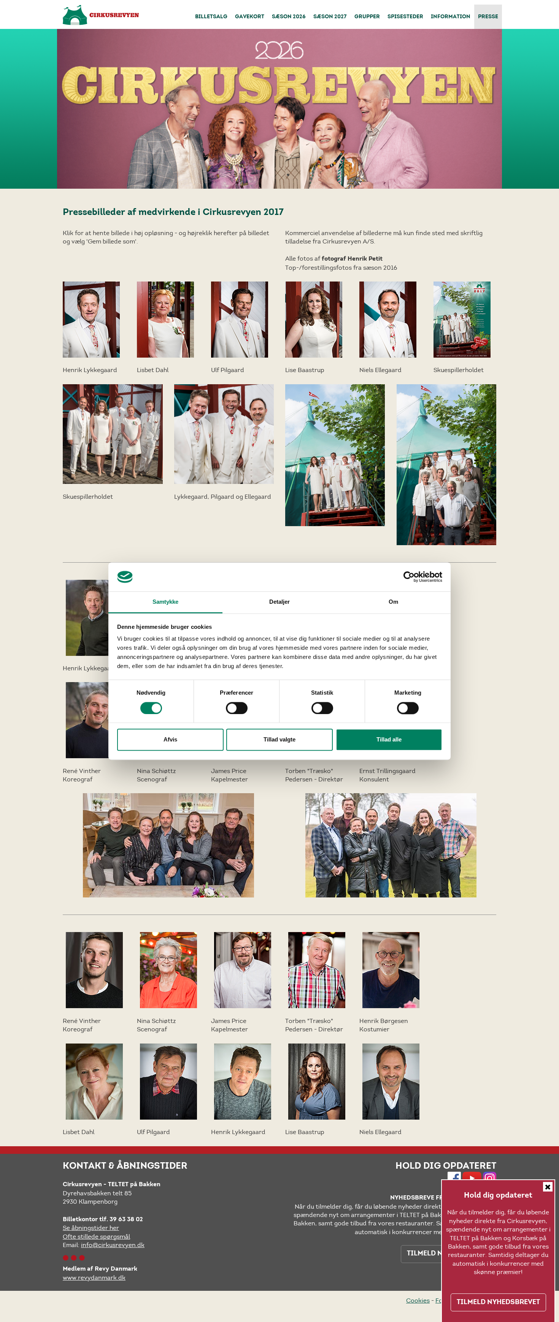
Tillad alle (389, 740)
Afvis (170, 740)
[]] (239, 319)
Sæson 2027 (330, 17)
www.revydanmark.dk (94, 1277)
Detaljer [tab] (279, 602)
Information (450, 17)
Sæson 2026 (289, 17)
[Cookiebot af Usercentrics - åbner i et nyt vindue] (409, 576)
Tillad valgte (279, 740)
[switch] (237, 708)
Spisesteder (405, 17)
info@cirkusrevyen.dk (113, 1245)
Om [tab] (393, 602)
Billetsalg (211, 17)
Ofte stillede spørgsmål (96, 1236)
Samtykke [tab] (165, 602)
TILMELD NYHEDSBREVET (498, 1302)
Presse (488, 17)
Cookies (418, 1300)
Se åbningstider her (91, 1227)
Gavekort (249, 17)
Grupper (367, 17)
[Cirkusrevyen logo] (101, 15)
